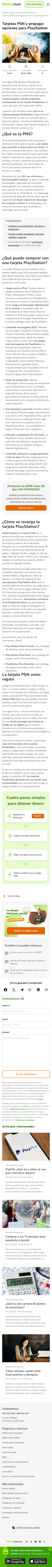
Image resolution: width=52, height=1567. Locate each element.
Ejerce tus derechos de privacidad (18, 1476)
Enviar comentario (26, 1074)
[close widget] (49, 1549)
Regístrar (38, 816)
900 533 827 (23, 1413)
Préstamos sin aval (11, 1498)
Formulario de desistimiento (15, 1462)
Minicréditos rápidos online (15, 1493)
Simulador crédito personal (15, 1512)
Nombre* (6, 1006)
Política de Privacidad (25, 1120)
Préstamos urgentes (11, 1507)
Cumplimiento (8, 1466)
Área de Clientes (34, 4)
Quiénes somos (9, 1452)
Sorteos (5, 1517)
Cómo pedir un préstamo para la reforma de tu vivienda (28, 971)
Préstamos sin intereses (13, 1503)
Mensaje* (6, 1032)
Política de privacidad (12, 1433)
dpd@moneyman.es (18, 1109)
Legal (40, 1099)
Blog (4, 1457)
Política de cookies (11, 1437)
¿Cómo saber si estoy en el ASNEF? (26, 952)
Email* (5, 1019)
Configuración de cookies (28, 1527)
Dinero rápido (8, 1488)
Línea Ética (7, 1471)
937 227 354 (8, 1413)
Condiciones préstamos (13, 1442)
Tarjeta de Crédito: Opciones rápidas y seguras (27, 962)
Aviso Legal (7, 1447)
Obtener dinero (26, 508)
